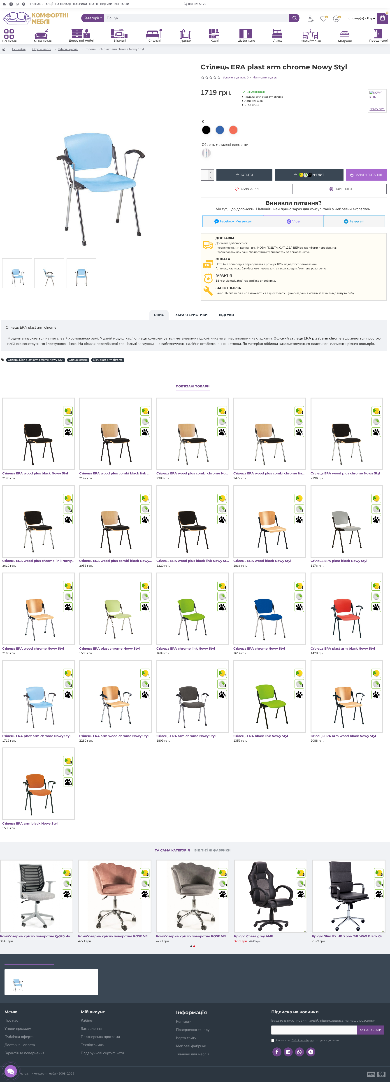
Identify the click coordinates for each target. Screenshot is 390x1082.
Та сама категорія (172, 850)
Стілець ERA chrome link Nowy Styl (185, 648)
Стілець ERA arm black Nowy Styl (30, 823)
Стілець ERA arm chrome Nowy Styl (186, 736)
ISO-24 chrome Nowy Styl (21, 936)
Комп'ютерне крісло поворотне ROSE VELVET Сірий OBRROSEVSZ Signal (271, 936)
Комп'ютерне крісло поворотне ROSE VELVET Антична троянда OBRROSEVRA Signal (193, 936)
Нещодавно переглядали (29, 960)
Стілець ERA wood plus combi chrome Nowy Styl (192, 473)
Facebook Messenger (236, 221)
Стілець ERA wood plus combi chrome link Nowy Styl (269, 473)
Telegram (357, 221)
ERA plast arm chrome (108, 360)
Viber (296, 221)
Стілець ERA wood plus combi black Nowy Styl (115, 561)
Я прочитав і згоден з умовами (307, 1040)
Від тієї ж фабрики (212, 850)
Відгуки (226, 315)
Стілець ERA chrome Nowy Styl (259, 648)
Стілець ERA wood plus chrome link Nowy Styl (38, 561)
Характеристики (191, 315)
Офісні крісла (68, 49)
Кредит (318, 175)
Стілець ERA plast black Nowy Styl (339, 561)
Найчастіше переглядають (85, 960)
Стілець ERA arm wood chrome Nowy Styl (114, 736)
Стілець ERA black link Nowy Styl (260, 736)
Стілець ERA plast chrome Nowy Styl (109, 648)
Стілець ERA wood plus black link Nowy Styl (192, 561)
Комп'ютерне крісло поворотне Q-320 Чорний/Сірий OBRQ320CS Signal (115, 936)
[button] (191, 946)
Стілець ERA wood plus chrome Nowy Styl (345, 473)
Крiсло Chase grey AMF (331, 936)
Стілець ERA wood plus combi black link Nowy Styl (115, 473)
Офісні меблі (41, 49)
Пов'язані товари (193, 386)
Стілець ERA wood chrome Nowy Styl (33, 648)
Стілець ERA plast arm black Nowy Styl (343, 648)
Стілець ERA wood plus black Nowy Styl (35, 473)
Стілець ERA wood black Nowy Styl (262, 561)
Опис (159, 315)
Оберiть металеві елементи (225, 144)
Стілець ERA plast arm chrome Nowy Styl (35, 360)
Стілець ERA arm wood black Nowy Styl (343, 736)
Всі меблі (19, 49)
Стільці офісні (78, 360)
